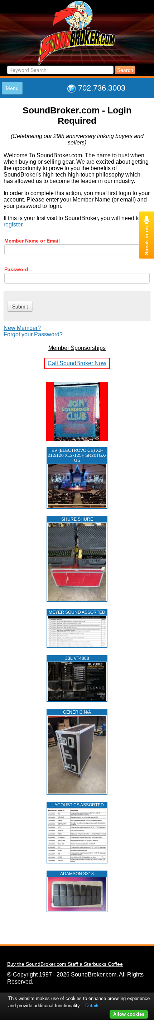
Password (16, 269)
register (13, 224)
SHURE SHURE (77, 519)
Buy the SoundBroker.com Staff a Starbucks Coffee (65, 964)
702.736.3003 (101, 87)
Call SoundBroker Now (77, 363)
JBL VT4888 (77, 658)
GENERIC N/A (77, 712)
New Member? (22, 328)
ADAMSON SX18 (77, 873)
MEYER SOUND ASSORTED (77, 612)
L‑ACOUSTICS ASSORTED (77, 804)
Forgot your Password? (33, 334)
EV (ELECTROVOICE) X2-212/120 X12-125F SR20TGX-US (77, 455)
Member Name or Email (32, 241)
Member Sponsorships (77, 348)
